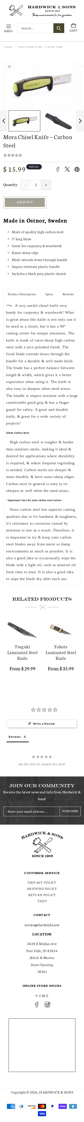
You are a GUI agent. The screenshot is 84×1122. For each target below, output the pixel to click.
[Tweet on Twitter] (67, 169)
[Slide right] (80, 120)
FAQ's (42, 901)
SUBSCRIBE (70, 811)
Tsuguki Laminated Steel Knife (22, 652)
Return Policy (42, 895)
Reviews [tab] (15, 737)
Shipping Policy (42, 888)
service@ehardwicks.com (42, 924)
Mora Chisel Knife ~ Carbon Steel (40, 47)
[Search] (58, 28)
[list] (42, 653)
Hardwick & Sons (56, 1091)
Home (8, 47)
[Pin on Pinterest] (77, 169)
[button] (8, 28)
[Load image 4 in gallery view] (24, 120)
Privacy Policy (42, 882)
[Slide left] (4, 120)
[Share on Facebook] (57, 169)
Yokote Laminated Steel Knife (61, 652)
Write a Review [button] (44, 724)
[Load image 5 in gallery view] (58, 120)
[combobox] (40, 28)
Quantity (10, 184)
